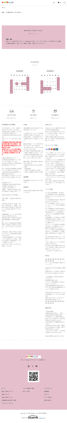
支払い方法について (7, 397)
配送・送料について (7, 391)
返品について (5, 394)
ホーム (3, 7)
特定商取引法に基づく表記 (9, 400)
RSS (24, 391)
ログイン (46, 394)
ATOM (28, 391)
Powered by (24, 417)
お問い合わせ (47, 400)
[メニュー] (64, 2)
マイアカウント (48, 388)
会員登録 (46, 391)
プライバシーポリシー (8, 403)
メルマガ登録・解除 (28, 388)
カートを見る (47, 397)
